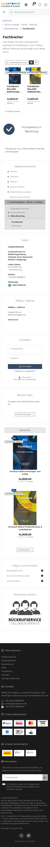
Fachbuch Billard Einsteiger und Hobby (25, 472)
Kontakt (5, 675)
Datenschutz (7, 664)
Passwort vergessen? (25, 371)
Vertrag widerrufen (10, 678)
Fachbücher (17, 222)
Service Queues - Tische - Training (26, 202)
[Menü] (4, 12)
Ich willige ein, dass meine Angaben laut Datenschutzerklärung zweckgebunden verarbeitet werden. (22, 786)
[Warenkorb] (46, 5)
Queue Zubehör (17, 187)
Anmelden (27, 366)
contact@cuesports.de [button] (16, 703)
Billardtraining (18, 216)
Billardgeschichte (24, 571)
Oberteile (14, 177)
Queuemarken (24, 581)
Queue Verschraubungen (24, 576)
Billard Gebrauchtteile (20, 197)
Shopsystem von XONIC (25, 841)
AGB (3, 667)
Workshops (17, 226)
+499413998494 (18, 285)
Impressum (6, 671)
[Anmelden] (33, 5)
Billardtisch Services (20, 209)
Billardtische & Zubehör (20, 192)
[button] (31, 62)
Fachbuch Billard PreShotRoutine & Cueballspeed (25, 528)
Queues (13, 171)
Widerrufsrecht (8, 657)
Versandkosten (8, 660)
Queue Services (18, 212)
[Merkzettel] (40, 5)
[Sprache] (26, 5)
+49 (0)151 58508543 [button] (14, 700)
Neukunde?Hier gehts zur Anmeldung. (25, 378)
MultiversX (13, 320)
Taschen (14, 182)
